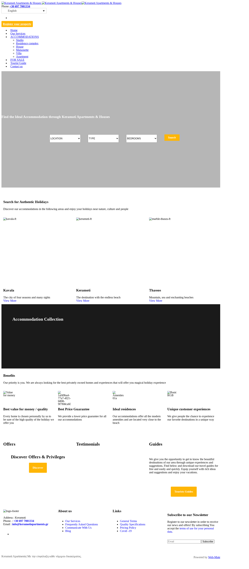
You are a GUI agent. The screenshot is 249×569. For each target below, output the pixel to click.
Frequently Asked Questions (81, 524)
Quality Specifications (132, 524)
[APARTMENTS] (111, 346)
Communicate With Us (78, 527)
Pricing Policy (128, 527)
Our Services (72, 521)
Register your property (17, 24)
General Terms (128, 521)
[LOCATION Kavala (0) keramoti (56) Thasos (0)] (65, 138)
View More (9, 300)
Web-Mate (214, 557)
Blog (68, 530)
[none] (24, 10)
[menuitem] (24, 10)
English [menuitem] (12, 10)
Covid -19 (126, 530)
